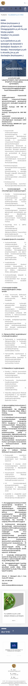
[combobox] (25, 3)
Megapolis (17, 684)
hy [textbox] (25, 3)
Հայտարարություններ (15, 15)
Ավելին (13, 620)
